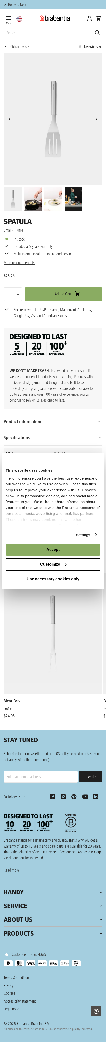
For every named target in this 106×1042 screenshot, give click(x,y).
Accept (53, 549)
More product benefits (19, 262)
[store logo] (55, 18)
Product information (22, 421)
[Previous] (10, 119)
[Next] (96, 119)
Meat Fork (12, 700)
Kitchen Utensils (19, 46)
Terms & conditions (17, 977)
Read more (11, 870)
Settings (83, 535)
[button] (19, 19)
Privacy (8, 985)
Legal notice (12, 1008)
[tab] (8, 19)
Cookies (9, 993)
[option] (12, 199)
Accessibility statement (20, 1001)
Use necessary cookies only (53, 579)
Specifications (17, 437)
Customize (50, 564)
